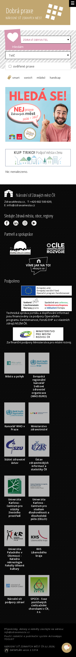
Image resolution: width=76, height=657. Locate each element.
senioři (28, 78)
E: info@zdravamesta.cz (19, 205)
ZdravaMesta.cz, (15, 202)
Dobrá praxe (24, 13)
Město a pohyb (14, 376)
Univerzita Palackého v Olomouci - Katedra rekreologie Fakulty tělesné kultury (14, 559)
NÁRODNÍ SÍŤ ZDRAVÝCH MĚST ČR (24, 646)
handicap (55, 78)
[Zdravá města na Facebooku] (7, 223)
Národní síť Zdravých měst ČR (35, 195)
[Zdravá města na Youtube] (34, 223)
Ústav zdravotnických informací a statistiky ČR (39, 464)
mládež (41, 78)
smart (16, 78)
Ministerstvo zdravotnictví (39, 427)
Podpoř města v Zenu (38, 152)
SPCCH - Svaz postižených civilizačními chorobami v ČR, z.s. (39, 605)
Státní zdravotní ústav (14, 461)
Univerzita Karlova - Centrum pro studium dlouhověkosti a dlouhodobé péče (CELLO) (39, 509)
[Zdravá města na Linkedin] (16, 223)
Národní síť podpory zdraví (14, 600)
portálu (34, 313)
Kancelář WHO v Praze (15, 427)
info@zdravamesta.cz (17, 632)
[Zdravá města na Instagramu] (25, 223)
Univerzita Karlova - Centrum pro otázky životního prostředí (15, 508)
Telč (12, 55)
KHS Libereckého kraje (39, 552)
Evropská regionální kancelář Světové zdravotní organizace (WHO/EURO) (39, 386)
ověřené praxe (23, 66)
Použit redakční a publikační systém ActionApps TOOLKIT (33, 638)
